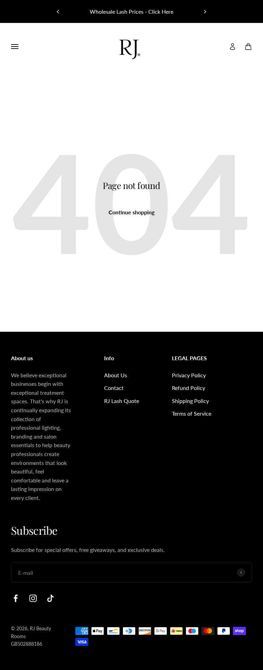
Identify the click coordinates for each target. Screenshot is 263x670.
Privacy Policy (189, 375)
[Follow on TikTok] (50, 598)
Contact (114, 387)
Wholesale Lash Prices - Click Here (131, 11)
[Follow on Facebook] (15, 598)
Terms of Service (191, 413)
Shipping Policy (190, 400)
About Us (115, 375)
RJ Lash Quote (121, 400)
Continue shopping (131, 212)
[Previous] (57, 11)
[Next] (205, 11)
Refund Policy (188, 387)
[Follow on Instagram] (33, 598)
